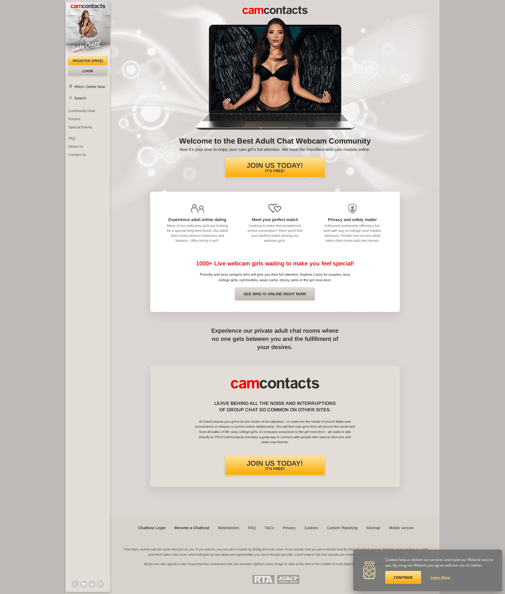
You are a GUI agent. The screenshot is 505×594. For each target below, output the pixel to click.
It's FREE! (275, 167)
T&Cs (269, 528)
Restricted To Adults (263, 579)
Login (87, 71)
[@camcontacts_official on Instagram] (100, 584)
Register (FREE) (88, 61)
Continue (403, 577)
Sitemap (373, 528)
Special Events (80, 127)
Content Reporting (342, 528)
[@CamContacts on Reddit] (92, 584)
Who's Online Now (89, 86)
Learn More (440, 577)
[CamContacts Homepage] (87, 29)
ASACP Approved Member (288, 579)
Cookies (311, 528)
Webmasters (228, 528)
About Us (75, 146)
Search (80, 98)
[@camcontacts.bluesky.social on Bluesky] (83, 584)
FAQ (71, 138)
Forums (74, 119)
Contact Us (77, 155)
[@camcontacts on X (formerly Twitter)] (75, 584)
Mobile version (401, 528)
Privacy (289, 528)
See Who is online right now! (274, 294)
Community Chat (81, 111)
